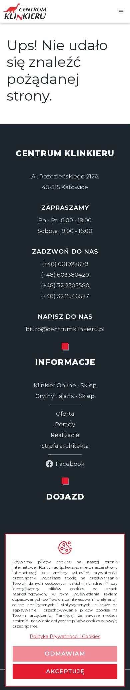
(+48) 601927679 (65, 264)
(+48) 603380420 (65, 274)
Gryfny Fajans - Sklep (65, 396)
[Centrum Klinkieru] (24, 11)
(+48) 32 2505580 (65, 285)
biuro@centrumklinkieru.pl (65, 329)
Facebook (70, 463)
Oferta (65, 413)
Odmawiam (65, 653)
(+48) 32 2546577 (65, 296)
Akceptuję (65, 671)
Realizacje (65, 435)
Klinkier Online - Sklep (65, 385)
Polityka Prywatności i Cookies (65, 636)
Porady (65, 424)
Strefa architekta (65, 445)
